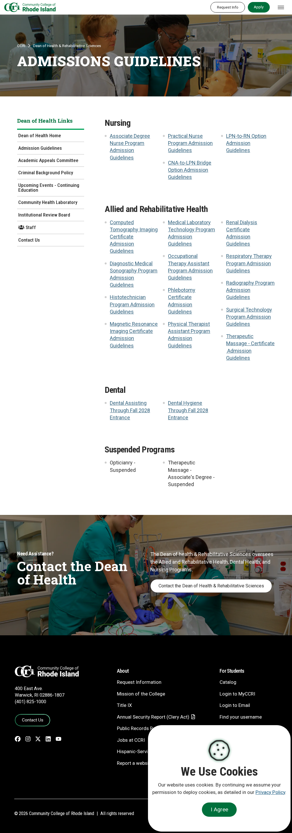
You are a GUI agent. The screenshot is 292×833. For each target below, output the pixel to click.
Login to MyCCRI (237, 694)
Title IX (124, 705)
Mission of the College (141, 694)
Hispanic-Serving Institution (146, 751)
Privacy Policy (270, 792)
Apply (258, 7)
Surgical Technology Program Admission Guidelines (249, 317)
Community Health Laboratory (47, 202)
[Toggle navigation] (281, 7)
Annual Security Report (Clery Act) (153, 717)
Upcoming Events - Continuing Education (48, 187)
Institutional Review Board (44, 215)
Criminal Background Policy (45, 172)
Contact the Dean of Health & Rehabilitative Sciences (211, 586)
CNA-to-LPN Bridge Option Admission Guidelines (189, 170)
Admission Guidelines (40, 148)
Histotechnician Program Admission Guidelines (132, 304)
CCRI (21, 45)
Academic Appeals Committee (48, 160)
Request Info (227, 7)
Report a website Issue (141, 763)
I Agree (219, 809)
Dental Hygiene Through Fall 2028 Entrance (188, 410)
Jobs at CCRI (131, 740)
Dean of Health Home (39, 135)
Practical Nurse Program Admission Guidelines (190, 143)
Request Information (139, 682)
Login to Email (235, 705)
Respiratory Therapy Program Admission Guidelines (249, 263)
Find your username (241, 717)
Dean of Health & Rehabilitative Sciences (67, 45)
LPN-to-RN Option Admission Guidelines (246, 143)
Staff (30, 227)
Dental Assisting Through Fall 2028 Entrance (130, 410)
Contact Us (29, 240)
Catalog (228, 682)
